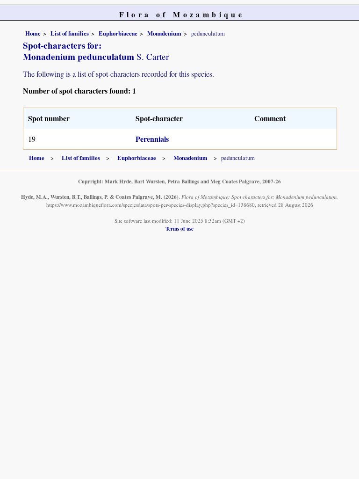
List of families (69, 33)
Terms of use (179, 228)
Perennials (152, 138)
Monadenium (164, 33)
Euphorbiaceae (118, 33)
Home (33, 33)
